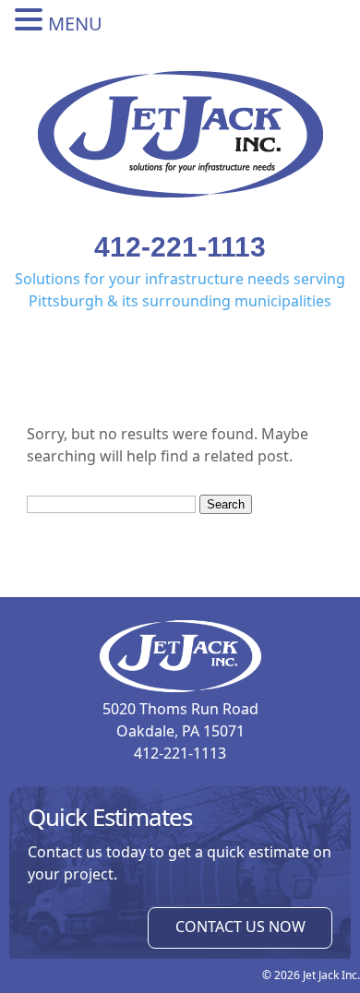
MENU (75, 23)
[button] (31, 20)
